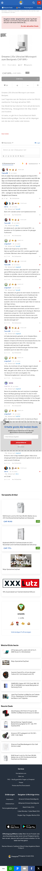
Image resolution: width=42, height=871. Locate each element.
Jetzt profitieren (21, 442)
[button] (21, 427)
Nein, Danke (21, 446)
